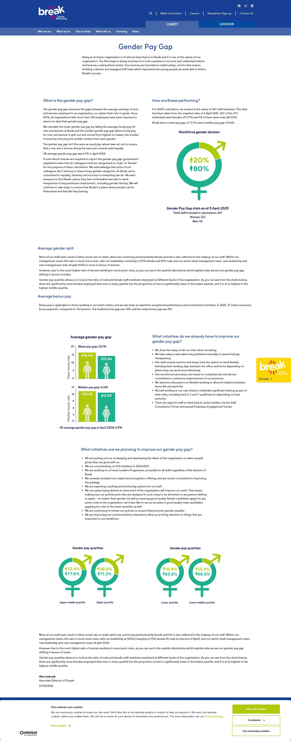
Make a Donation (170, 13)
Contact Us (246, 13)
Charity (172, 24)
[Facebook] (239, 6)
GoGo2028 (226, 24)
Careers (194, 13)
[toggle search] (150, 13)
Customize (254, 720)
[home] (59, 12)
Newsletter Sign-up (219, 13)
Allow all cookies (256, 709)
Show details (58, 725)
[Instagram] (246, 6)
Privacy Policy (214, 716)
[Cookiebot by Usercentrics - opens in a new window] (28, 733)
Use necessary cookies (256, 731)
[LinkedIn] (252, 6)
